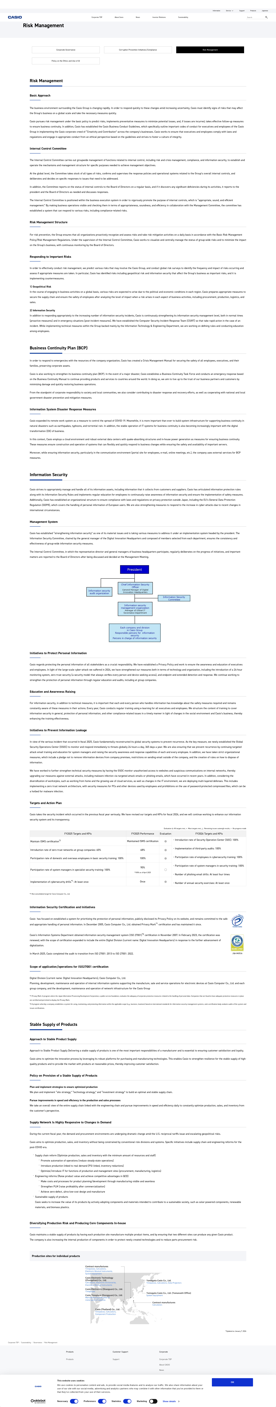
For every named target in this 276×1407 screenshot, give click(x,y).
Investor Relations (159, 17)
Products (253, 11)
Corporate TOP (97, 17)
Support (242, 11)
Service (228, 11)
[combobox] (255, 17)
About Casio (119, 17)
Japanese (265, 11)
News (138, 17)
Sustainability (183, 17)
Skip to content (8, 2)
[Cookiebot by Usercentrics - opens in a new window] (38, 1401)
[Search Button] (266, 17)
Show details (169, 1401)
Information (216, 11)
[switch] (102, 1401)
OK (232, 1382)
